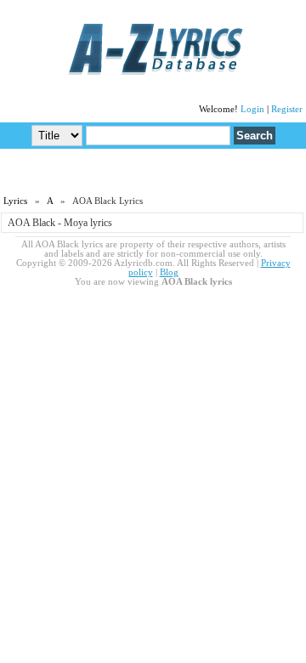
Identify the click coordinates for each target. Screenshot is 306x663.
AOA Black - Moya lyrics (60, 223)
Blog (169, 272)
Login (252, 109)
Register (287, 109)
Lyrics (15, 201)
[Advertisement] (153, 171)
